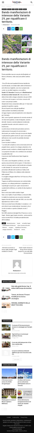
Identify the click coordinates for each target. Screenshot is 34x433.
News (17, 9)
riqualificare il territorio (20, 227)
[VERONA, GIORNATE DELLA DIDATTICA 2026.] (6, 305)
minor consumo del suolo (24, 225)
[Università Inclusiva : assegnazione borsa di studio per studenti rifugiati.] (25, 393)
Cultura (9, 9)
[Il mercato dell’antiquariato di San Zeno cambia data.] (6, 345)
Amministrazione (11, 223)
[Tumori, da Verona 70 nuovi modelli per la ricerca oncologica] (6, 297)
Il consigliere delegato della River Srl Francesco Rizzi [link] (17, 176)
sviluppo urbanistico (7, 229)
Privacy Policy (24, 417)
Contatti (9, 417)
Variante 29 (17, 229)
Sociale (25, 9)
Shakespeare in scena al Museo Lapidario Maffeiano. (9, 401)
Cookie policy (15, 417)
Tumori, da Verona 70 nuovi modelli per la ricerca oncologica (20, 296)
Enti (13, 9)
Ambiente (8, 6)
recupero (11, 227)
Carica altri (16, 359)
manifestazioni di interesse (9, 225)
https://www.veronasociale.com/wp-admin (17, 273)
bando (18, 223)
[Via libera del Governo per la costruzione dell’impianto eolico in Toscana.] (25, 374)
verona (23, 229)
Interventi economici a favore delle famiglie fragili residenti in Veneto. (9, 249)
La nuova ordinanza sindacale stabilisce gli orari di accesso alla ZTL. (21, 352)
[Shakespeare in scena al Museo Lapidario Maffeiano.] (9, 393)
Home (3, 6)
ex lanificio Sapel (26, 223)
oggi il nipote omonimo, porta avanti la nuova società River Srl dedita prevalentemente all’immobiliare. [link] (17, 217)
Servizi (20, 9)
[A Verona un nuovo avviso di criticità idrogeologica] (9, 374)
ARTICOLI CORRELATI (9, 281)
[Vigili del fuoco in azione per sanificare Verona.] (6, 336)
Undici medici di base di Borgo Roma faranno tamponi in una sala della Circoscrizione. (25, 250)
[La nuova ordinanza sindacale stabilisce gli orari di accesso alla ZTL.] (6, 353)
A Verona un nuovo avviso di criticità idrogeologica (7, 381)
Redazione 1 (6, 24)
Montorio (5, 227)
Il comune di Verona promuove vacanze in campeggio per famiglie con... (22, 327)
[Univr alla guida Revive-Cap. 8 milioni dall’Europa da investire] (6, 288)
